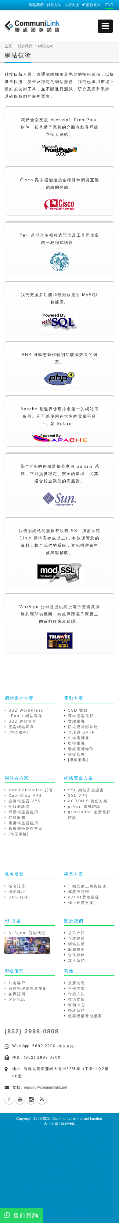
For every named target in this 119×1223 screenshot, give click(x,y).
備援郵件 (76, 754)
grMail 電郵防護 (84, 806)
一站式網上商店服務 (87, 886)
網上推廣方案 (81, 903)
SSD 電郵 (78, 710)
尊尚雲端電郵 (81, 716)
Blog (42, 1099)
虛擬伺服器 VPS (25, 801)
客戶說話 (17, 999)
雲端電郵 (76, 721)
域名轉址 (17, 892)
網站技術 (76, 944)
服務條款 (76, 949)
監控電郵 (76, 743)
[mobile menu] (105, 26)
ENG (109, 5)
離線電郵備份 (81, 749)
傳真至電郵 (78, 892)
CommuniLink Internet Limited (77, 1118)
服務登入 (93, 5)
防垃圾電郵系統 (83, 727)
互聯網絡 (76, 938)
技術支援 (71, 5)
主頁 (8, 46)
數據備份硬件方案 (26, 828)
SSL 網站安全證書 (86, 790)
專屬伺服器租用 (23, 812)
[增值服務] (19, 732)
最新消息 (76, 983)
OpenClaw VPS (25, 795)
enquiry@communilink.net (45, 1087)
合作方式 (76, 988)
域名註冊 (17, 886)
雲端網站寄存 (21, 727)
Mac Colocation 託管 (31, 790)
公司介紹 (76, 933)
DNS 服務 (18, 897)
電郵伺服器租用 (23, 823)
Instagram (31, 1099)
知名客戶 (17, 983)
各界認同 (17, 994)
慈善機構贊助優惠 (85, 1016)
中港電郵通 (78, 738)
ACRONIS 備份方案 (88, 801)
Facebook (9, 1099)
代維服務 (17, 817)
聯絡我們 (36, 5)
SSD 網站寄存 (23, 721)
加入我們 (76, 960)
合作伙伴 (76, 955)
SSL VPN (78, 795)
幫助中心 (76, 1005)
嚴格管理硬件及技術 (28, 988)
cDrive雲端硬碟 (83, 897)
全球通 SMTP (81, 732)
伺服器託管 (19, 806)
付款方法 (54, 5)
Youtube (20, 1099)
